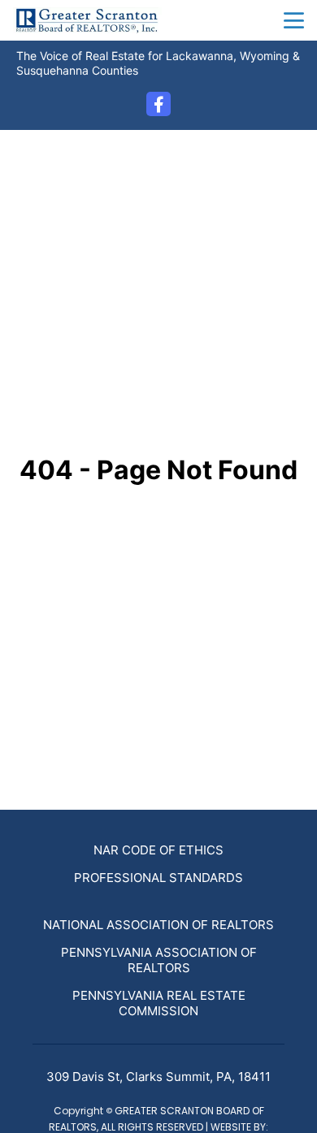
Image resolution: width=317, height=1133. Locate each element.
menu (294, 21)
